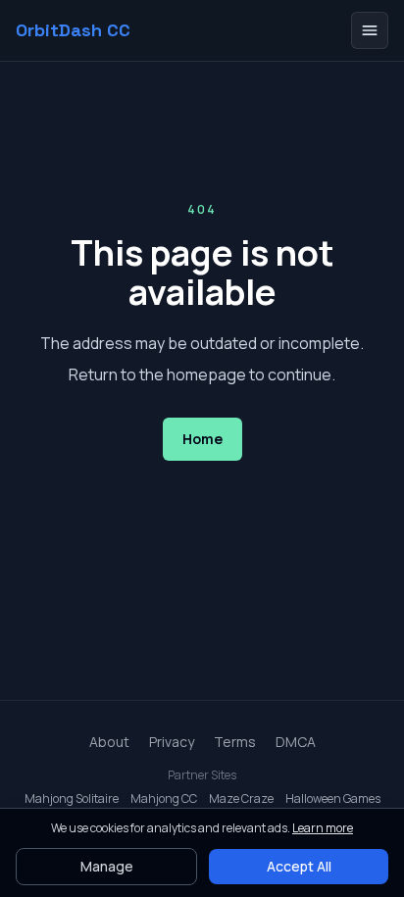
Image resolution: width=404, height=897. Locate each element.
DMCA (296, 741)
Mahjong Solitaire (72, 799)
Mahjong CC (163, 799)
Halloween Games (332, 799)
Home (202, 438)
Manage (106, 866)
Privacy (171, 741)
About (109, 741)
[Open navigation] (369, 30)
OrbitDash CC (73, 30)
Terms (235, 741)
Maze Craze (241, 799)
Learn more (322, 828)
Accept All (299, 866)
